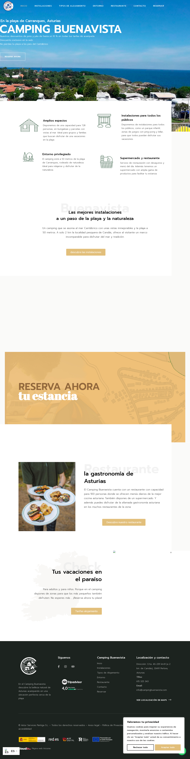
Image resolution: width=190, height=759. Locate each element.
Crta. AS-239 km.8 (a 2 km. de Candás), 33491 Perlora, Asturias (153, 668)
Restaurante (103, 682)
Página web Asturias (41, 748)
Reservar (101, 691)
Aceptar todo (168, 747)
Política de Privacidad (113, 725)
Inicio (99, 663)
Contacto (102, 686)
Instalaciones (103, 668)
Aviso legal (93, 725)
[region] (153, 735)
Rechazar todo (140, 747)
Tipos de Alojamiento (108, 672)
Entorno (101, 677)
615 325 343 (142, 681)
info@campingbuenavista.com (151, 690)
